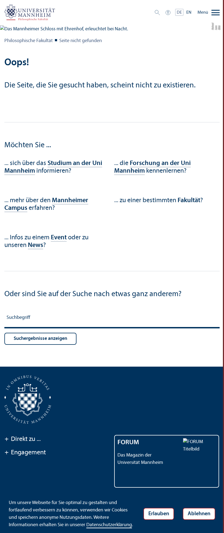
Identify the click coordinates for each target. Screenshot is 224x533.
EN (188, 12)
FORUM (128, 442)
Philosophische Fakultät (28, 40)
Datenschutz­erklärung (109, 525)
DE (179, 12)
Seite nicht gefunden (80, 40)
